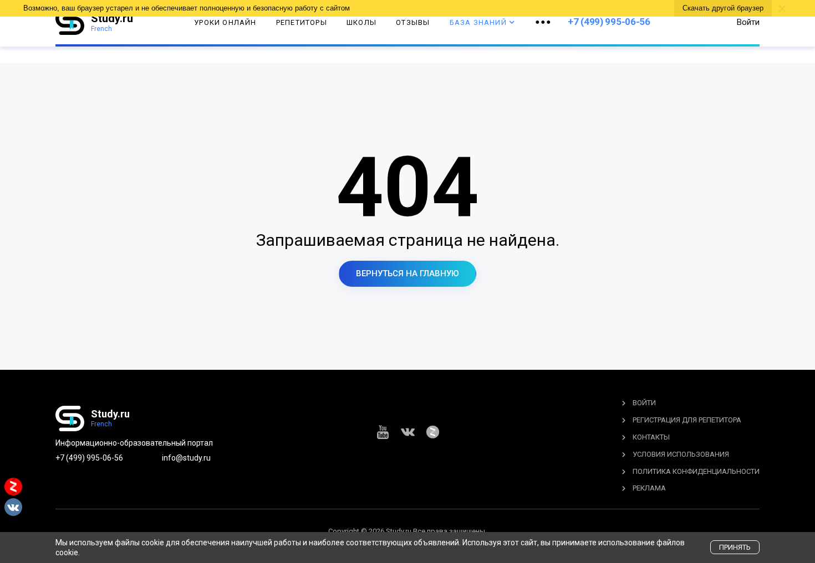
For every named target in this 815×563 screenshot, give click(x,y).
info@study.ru (186, 457)
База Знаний (478, 22)
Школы (361, 22)
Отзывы (413, 22)
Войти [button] (748, 22)
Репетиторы (301, 22)
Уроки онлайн (225, 22)
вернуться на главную (407, 273)
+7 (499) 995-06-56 (609, 21)
